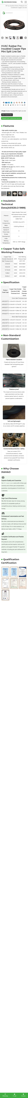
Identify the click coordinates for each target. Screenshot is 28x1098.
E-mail (14, 1096)
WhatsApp (5, 1096)
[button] (2, 38)
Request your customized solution (11, 118)
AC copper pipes (8, 483)
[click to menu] (25, 2)
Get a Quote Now (7, 114)
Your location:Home (12, 5)
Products (21, 5)
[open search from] (22, 2)
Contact (23, 1096)
